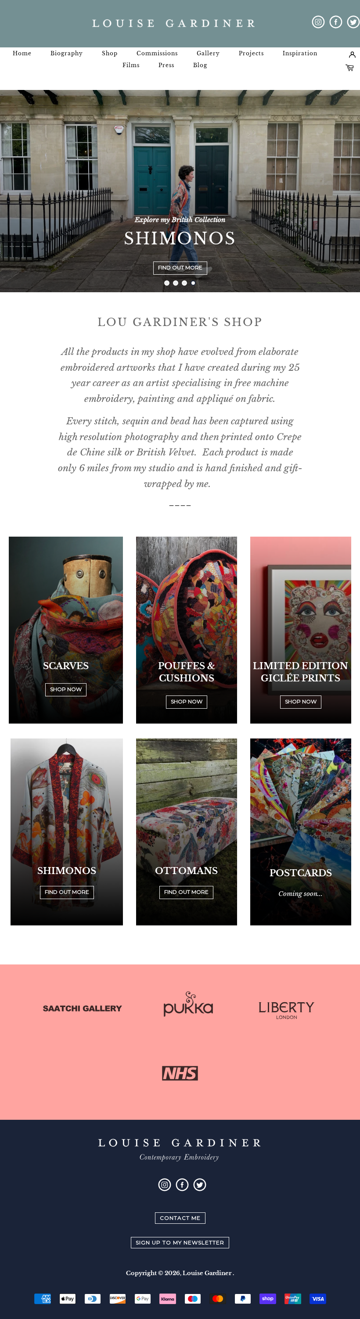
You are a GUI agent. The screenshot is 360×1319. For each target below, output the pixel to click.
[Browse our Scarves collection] (66, 633)
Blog (200, 65)
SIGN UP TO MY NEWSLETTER (180, 1242)
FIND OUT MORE (180, 267)
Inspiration (300, 53)
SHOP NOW (301, 701)
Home (22, 53)
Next (341, 191)
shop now (66, 689)
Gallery (208, 53)
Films (131, 65)
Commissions (157, 53)
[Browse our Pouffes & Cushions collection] (186, 633)
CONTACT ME (180, 1218)
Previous (19, 191)
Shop (110, 53)
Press (166, 65)
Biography (66, 53)
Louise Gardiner (208, 1273)
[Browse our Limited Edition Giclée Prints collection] (300, 633)
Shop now (186, 701)
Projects (251, 53)
